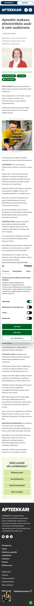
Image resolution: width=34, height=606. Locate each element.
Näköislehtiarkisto (22, 591)
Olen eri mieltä (17, 493)
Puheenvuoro (7, 565)
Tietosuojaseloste (8, 578)
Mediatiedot (6, 572)
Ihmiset (5, 562)
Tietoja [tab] (28, 271)
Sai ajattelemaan (17, 480)
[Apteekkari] (11, 10)
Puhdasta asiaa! (17, 474)
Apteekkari (25, 2)
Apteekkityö (6, 555)
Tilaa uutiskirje (7, 585)
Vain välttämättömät (17, 338)
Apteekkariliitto (9, 2)
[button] (26, 10)
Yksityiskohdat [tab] (17, 271)
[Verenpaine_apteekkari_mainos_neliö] (17, 135)
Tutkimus (5, 559)
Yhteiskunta (6, 545)
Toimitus (5, 575)
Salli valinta (17, 332)
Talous (4, 549)
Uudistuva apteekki (9, 552)
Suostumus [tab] (6, 271)
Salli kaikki (17, 326)
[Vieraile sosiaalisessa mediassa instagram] (11, 536)
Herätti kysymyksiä (17, 486)
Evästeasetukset (8, 582)
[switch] (29, 307)
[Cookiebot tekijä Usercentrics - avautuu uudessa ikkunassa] (24, 266)
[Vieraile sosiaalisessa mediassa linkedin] (3, 536)
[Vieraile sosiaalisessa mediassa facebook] (7, 536)
